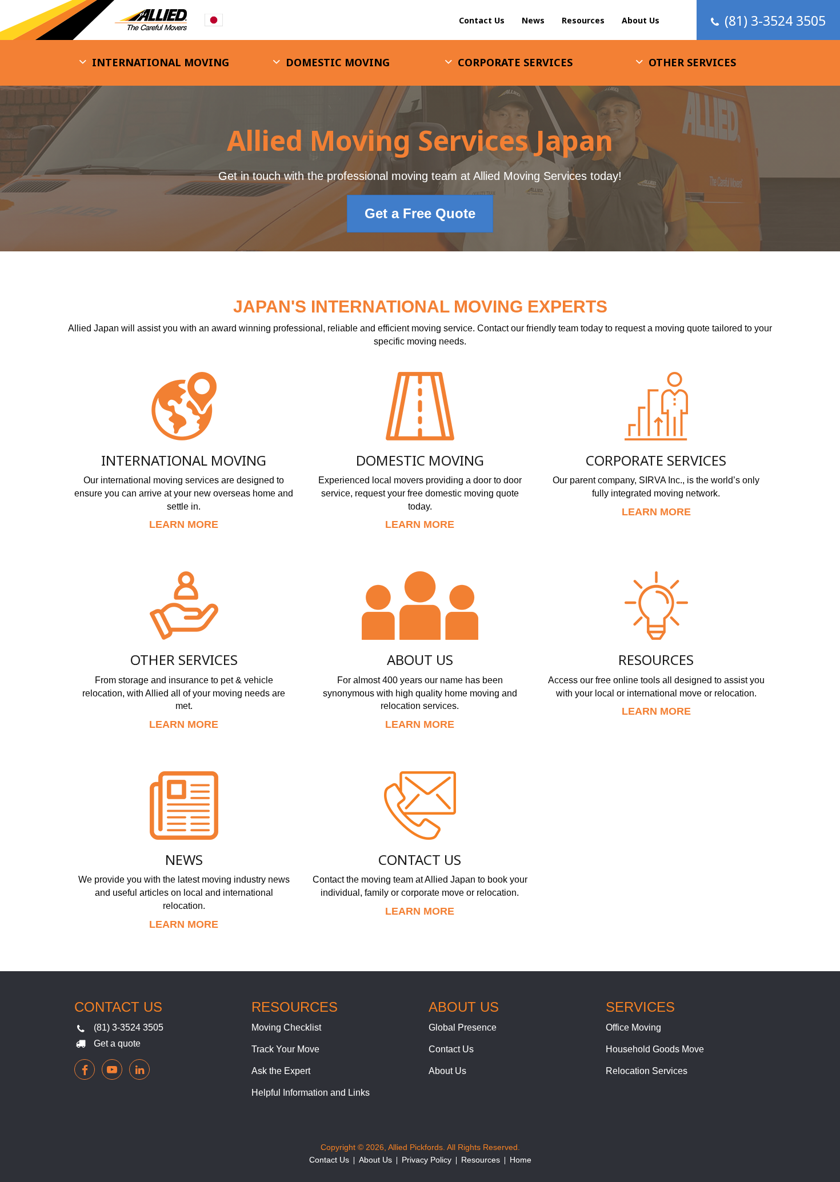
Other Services (692, 62)
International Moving (160, 62)
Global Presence (463, 1027)
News (533, 20)
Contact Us (482, 20)
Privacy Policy (426, 1159)
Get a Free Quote (420, 213)
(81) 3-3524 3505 (128, 1027)
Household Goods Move (655, 1049)
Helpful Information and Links (310, 1092)
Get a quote (117, 1043)
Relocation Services (646, 1071)
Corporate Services (515, 62)
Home (520, 1159)
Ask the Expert (280, 1071)
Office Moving (633, 1027)
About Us (640, 20)
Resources (583, 20)
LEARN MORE (183, 524)
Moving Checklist (286, 1027)
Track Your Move (285, 1049)
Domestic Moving (338, 62)
